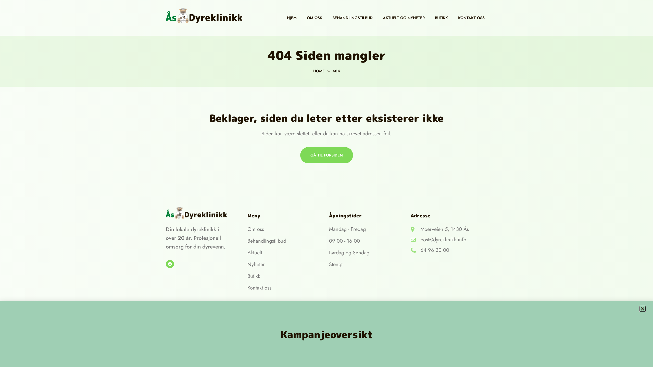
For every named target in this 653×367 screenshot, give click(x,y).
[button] (642, 308)
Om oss (314, 18)
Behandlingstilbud (352, 18)
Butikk (441, 18)
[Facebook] (170, 264)
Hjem (292, 18)
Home (319, 71)
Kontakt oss (471, 18)
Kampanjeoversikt (327, 334)
